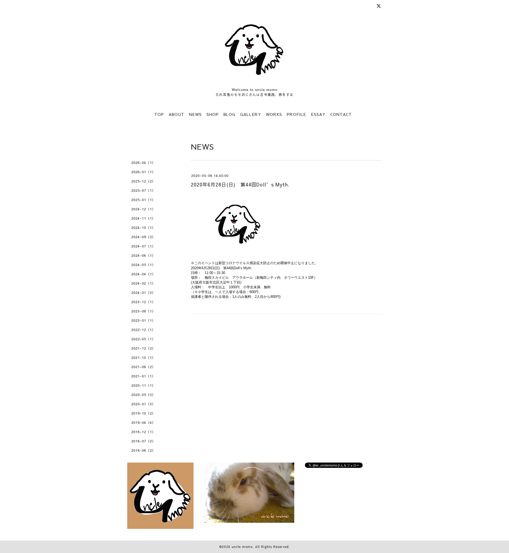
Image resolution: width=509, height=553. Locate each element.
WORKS (274, 114)
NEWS (195, 114)
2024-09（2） (143, 236)
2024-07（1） (143, 246)
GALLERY (250, 114)
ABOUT (176, 114)
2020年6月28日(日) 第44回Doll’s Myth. (240, 184)
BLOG (229, 114)
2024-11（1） (143, 218)
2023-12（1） (143, 301)
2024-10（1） (143, 227)
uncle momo (242, 547)
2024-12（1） (143, 209)
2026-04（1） (143, 162)
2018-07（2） (143, 441)
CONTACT (341, 114)
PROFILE (296, 114)
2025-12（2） (143, 181)
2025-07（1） (143, 190)
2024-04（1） (143, 274)
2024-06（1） (143, 255)
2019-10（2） (143, 413)
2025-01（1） (143, 199)
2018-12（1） (143, 431)
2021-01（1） (143, 376)
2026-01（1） (143, 171)
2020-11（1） (143, 385)
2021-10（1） (143, 357)
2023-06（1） (143, 311)
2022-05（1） (143, 339)
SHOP (213, 114)
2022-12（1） (143, 329)
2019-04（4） (143, 422)
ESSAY (318, 114)
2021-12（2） (143, 348)
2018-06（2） (143, 450)
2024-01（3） (143, 292)
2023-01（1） (143, 320)
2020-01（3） (143, 404)
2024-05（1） (143, 264)
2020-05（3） (143, 394)
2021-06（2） (143, 366)
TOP (159, 114)
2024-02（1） (143, 283)
